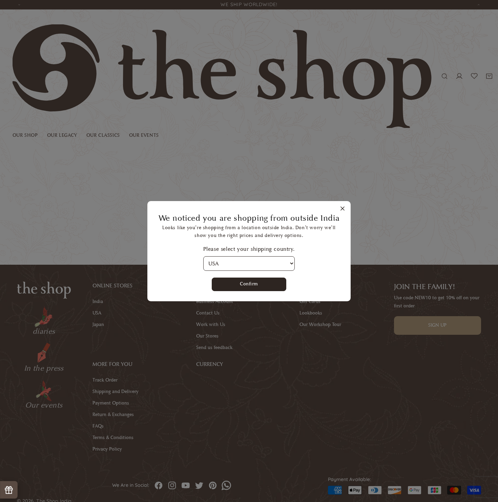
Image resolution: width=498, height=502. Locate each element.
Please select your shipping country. (249, 249)
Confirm (249, 284)
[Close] (342, 209)
